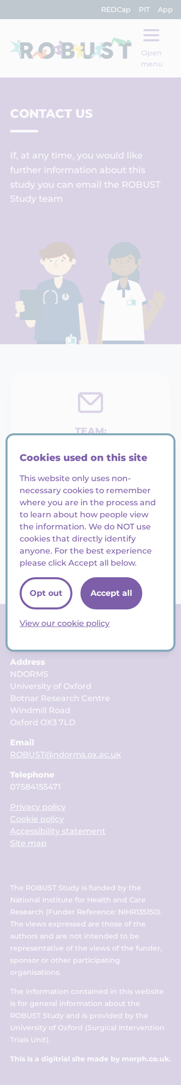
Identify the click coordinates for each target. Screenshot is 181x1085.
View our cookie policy (65, 623)
